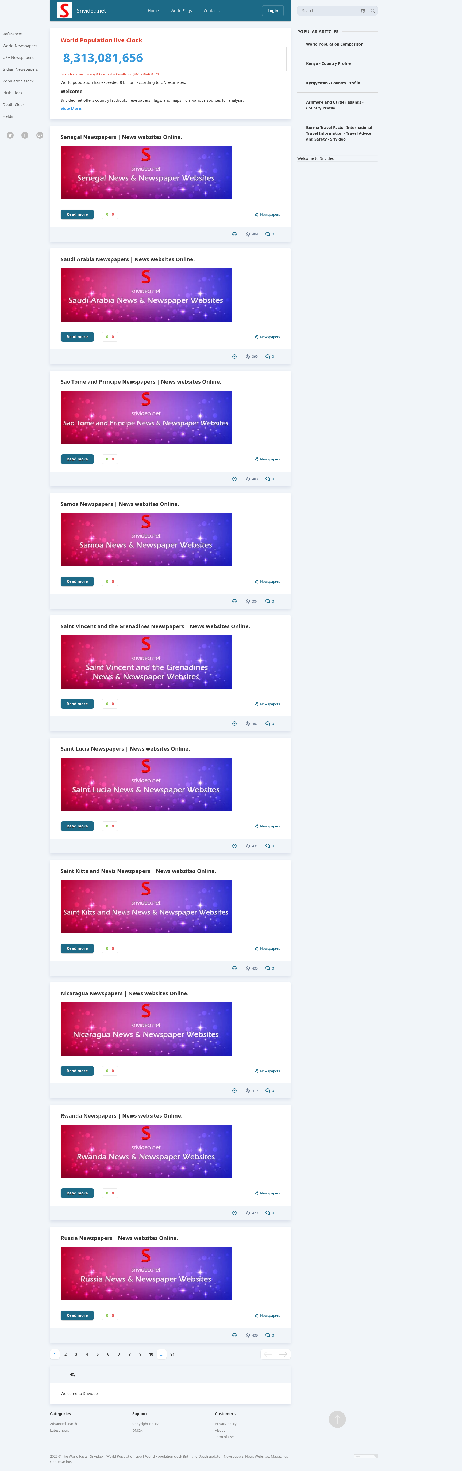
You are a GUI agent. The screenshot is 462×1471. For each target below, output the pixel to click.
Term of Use (224, 1436)
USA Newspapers (18, 57)
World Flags (181, 10)
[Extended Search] (363, 11)
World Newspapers (20, 45)
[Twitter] (10, 135)
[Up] (337, 1419)
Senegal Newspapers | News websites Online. (121, 137)
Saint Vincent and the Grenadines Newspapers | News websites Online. (155, 626)
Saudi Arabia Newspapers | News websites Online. (128, 259)
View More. (71, 108)
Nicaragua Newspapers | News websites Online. (125, 993)
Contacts (212, 10)
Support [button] (140, 1413)
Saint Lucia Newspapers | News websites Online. (125, 748)
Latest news (59, 1430)
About (220, 1430)
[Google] (39, 135)
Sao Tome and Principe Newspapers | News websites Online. (141, 381)
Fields (8, 116)
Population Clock (18, 81)
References (13, 33)
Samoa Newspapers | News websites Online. (120, 504)
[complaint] (235, 234)
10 (151, 1354)
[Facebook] (24, 135)
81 (172, 1354)
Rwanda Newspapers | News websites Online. (122, 1115)
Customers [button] (225, 1413)
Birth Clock (12, 92)
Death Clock (14, 104)
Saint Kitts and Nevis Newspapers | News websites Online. (138, 871)
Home (153, 10)
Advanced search (63, 1423)
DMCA (137, 1430)
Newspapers (270, 214)
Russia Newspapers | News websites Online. (119, 1238)
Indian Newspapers (20, 69)
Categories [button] (60, 1413)
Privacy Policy (226, 1423)
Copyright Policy (145, 1423)
